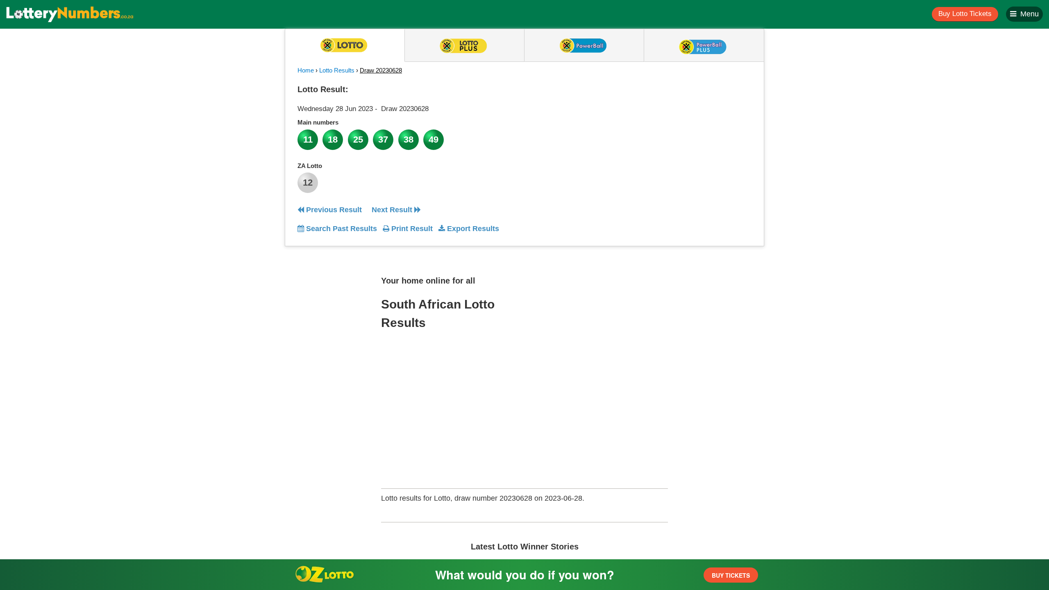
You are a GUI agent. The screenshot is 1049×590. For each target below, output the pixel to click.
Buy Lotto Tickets (965, 14)
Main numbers (317, 122)
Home (305, 70)
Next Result (393, 210)
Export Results (472, 229)
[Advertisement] (677, 132)
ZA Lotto (309, 165)
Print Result (411, 229)
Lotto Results (336, 70)
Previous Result (333, 210)
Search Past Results (340, 229)
